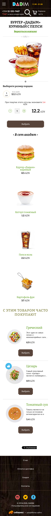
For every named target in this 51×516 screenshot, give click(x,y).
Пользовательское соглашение (25, 505)
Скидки (25, 477)
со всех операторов (13, 14)
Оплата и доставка (25, 469)
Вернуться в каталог (25, 31)
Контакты (25, 486)
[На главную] (21, 4)
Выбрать (26, 124)
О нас (25, 460)
